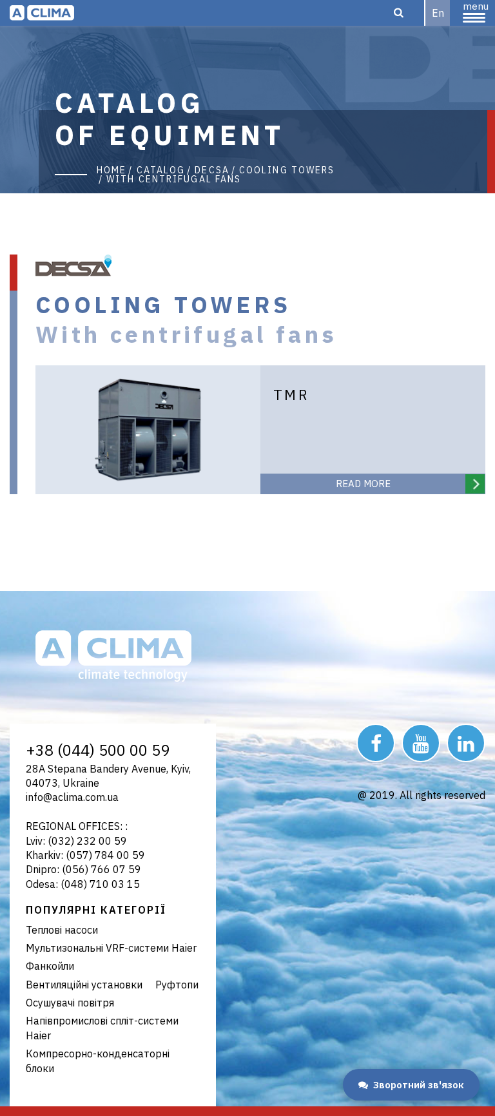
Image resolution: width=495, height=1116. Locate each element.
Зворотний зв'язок (418, 1085)
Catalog (161, 170)
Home (111, 170)
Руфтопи (177, 984)
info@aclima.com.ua (72, 797)
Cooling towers (287, 170)
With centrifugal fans (173, 179)
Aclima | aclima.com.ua (42, 13)
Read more (363, 483)
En (438, 12)
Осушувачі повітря (70, 1002)
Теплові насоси (62, 929)
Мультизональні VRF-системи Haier (111, 947)
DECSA (212, 170)
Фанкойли (50, 965)
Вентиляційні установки (84, 984)
